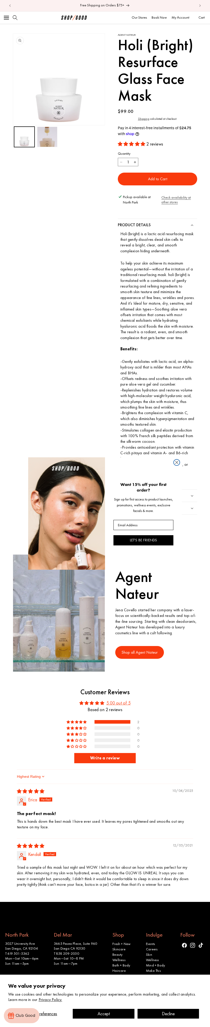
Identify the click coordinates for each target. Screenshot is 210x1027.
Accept (104, 1014)
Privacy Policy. (50, 999)
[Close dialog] (177, 462)
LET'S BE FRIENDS (143, 540)
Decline (168, 1014)
